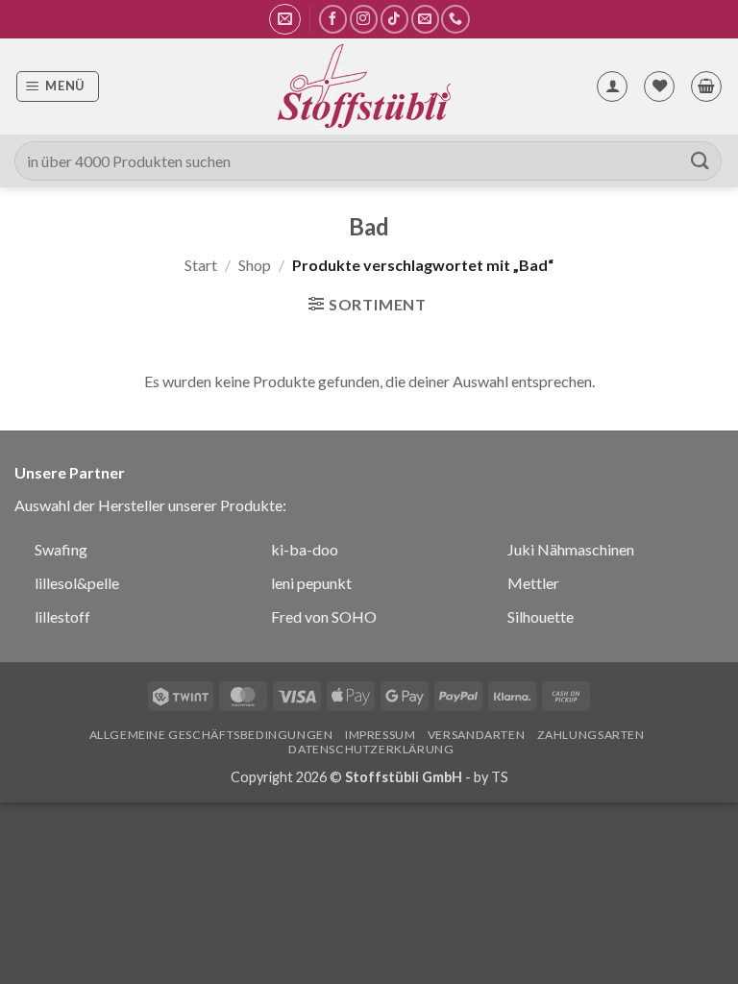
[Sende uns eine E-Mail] (425, 19)
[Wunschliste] (659, 86)
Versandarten (476, 734)
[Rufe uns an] (455, 19)
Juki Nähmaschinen (570, 549)
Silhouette (540, 616)
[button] (285, 19)
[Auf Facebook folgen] (333, 19)
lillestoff (62, 616)
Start (200, 265)
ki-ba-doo (304, 549)
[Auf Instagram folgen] (364, 19)
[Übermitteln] (700, 161)
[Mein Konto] (612, 86)
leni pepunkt (311, 583)
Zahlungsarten (591, 734)
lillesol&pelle (77, 583)
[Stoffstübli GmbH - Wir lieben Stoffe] (363, 86)
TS (499, 777)
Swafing (61, 549)
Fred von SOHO (324, 616)
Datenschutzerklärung (371, 749)
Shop (254, 265)
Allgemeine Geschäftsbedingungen (211, 734)
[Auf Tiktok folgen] (394, 19)
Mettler (533, 583)
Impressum (380, 734)
